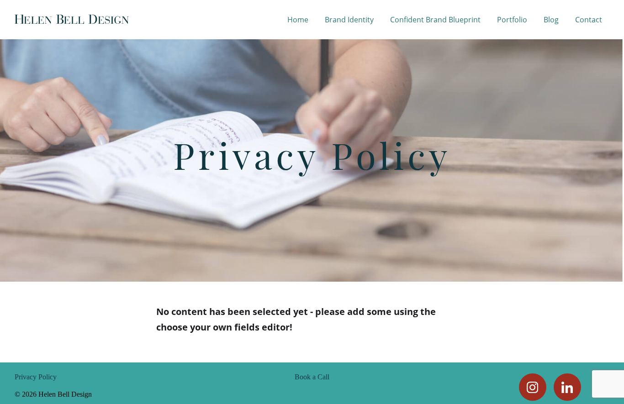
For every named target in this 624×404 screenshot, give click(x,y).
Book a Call (312, 377)
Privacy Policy (36, 377)
